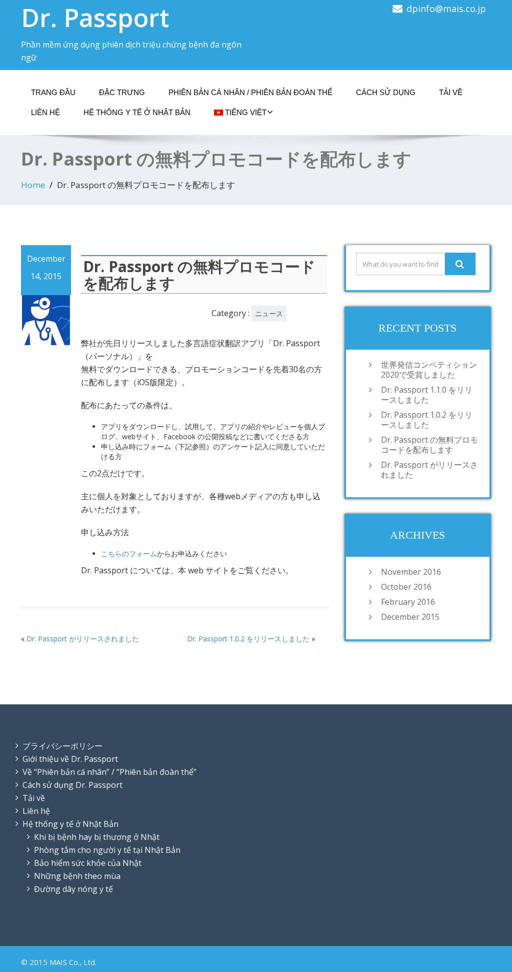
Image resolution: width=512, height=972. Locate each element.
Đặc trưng (122, 92)
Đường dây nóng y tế (73, 888)
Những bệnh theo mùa (77, 875)
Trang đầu (53, 92)
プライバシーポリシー (62, 745)
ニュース (269, 313)
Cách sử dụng (386, 92)
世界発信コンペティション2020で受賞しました (429, 370)
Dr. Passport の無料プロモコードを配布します (429, 445)
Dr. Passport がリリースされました (82, 638)
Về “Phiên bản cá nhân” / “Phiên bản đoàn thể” (109, 771)
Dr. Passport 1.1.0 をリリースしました (426, 395)
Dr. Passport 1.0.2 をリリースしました (248, 638)
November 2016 (411, 572)
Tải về (450, 92)
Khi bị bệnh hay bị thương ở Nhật (97, 836)
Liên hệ (45, 112)
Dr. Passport (95, 18)
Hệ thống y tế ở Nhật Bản (137, 112)
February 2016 (408, 602)
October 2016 (406, 587)
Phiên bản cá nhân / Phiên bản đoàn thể (250, 92)
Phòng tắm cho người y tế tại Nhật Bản (107, 849)
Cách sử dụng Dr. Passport (72, 784)
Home (33, 185)
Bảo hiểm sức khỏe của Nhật (88, 862)
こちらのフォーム (129, 553)
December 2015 (410, 617)
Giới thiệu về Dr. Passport (70, 758)
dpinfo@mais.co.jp (446, 9)
